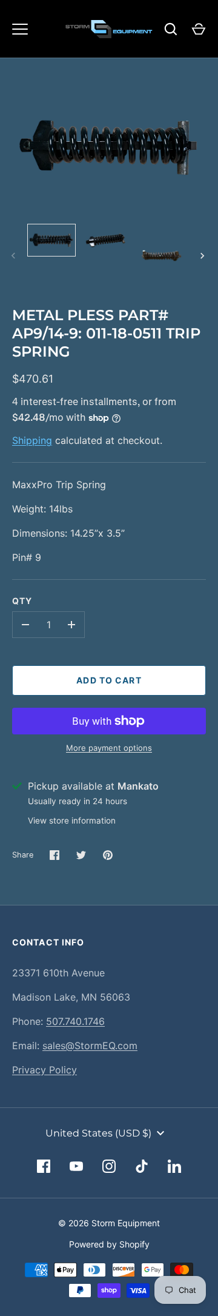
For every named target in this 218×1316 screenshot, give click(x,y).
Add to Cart (108, 680)
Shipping (32, 440)
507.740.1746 (75, 1021)
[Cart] (198, 29)
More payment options (109, 748)
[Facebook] (43, 1166)
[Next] (203, 256)
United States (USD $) (98, 1133)
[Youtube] (76, 1166)
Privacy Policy (44, 1070)
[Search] (170, 29)
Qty (22, 601)
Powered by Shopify (109, 1244)
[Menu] (20, 29)
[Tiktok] (141, 1166)
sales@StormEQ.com (89, 1045)
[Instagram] (109, 1166)
